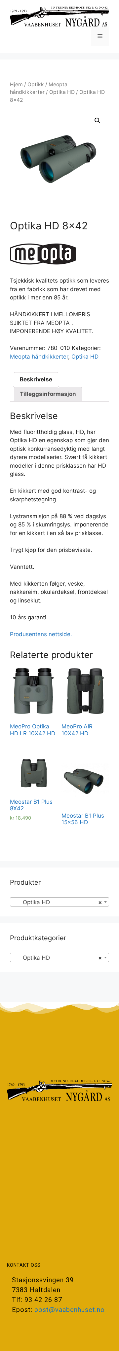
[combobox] (59, 902)
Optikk (35, 84)
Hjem (16, 84)
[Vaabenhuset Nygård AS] (59, 16)
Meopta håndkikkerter (39, 356)
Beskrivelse (36, 379)
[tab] (36, 379)
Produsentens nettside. (41, 634)
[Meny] (100, 36)
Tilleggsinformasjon (48, 394)
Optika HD (62, 92)
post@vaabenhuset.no (69, 1310)
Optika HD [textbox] (57, 902)
